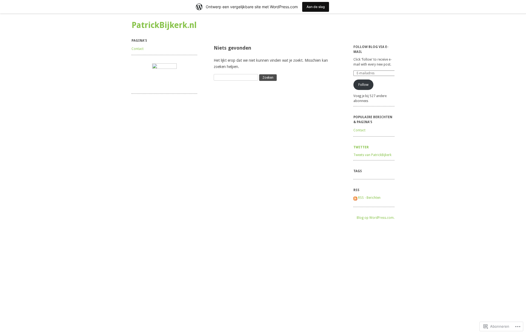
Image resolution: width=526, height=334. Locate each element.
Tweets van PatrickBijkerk (372, 155)
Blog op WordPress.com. (376, 218)
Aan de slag (316, 7)
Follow (363, 85)
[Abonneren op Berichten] (355, 198)
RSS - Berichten (369, 198)
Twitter (361, 147)
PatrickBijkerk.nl (164, 25)
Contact (138, 49)
